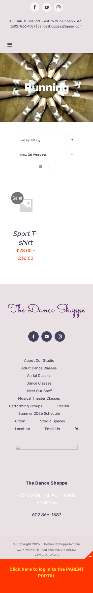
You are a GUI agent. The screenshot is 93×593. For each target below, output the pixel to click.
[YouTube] (46, 336)
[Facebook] (33, 336)
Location (22, 429)
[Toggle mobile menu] (10, 44)
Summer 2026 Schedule (39, 413)
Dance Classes (39, 383)
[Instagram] (60, 336)
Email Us (52, 429)
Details (18, 211)
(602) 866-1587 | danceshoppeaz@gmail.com (46, 26)
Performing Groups (25, 406)
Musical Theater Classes (39, 398)
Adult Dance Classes (39, 368)
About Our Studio (39, 360)
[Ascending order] (72, 140)
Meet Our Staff (39, 391)
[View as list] (51, 167)
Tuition (19, 421)
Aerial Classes (39, 375)
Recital (63, 406)
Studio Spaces (52, 421)
